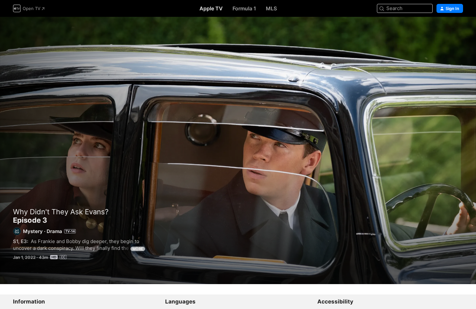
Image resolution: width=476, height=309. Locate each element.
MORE (137, 249)
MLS (271, 8)
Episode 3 (238, 150)
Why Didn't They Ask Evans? (60, 212)
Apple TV (211, 8)
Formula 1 (244, 8)
